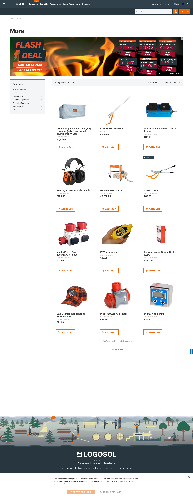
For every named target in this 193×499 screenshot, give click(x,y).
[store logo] (14, 4)
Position (64, 83)
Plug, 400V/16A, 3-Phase (114, 314)
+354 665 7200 (111, 468)
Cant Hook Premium (111, 128)
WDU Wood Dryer (19, 89)
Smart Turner (151, 190)
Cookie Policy (74, 484)
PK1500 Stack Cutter (111, 190)
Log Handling (18, 96)
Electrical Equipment (21, 100)
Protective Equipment (21, 103)
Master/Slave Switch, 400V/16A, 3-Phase (68, 253)
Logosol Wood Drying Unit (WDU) (159, 253)
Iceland (178, 4)
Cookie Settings (109, 463)
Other (15, 110)
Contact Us (97, 460)
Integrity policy (97, 463)
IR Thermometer (109, 252)
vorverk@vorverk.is (125, 468)
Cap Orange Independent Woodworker (71, 315)
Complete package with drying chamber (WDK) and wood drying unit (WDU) (74, 131)
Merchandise (18, 107)
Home (12, 19)
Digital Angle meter (154, 314)
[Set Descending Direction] (73, 82)
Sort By (57, 83)
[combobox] (153, 11)
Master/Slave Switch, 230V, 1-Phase (160, 130)
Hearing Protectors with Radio (73, 190)
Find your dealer (155, 4)
